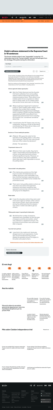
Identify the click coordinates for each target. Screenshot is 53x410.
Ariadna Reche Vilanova (45, 278)
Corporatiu (41, 17)
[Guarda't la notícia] (34, 71)
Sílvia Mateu (13, 279)
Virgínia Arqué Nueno (5, 279)
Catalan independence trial (12, 71)
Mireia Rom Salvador (25, 278)
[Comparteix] (37, 71)
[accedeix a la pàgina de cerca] (48, 17)
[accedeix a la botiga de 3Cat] (46, 17)
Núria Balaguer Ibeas (35, 278)
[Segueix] (19, 71)
